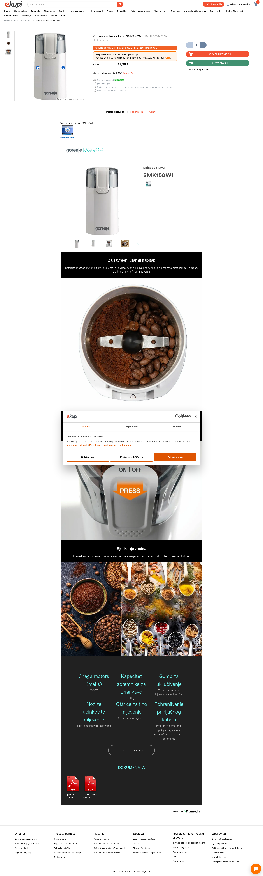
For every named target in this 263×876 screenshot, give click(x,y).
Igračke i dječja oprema (195, 11)
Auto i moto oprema (140, 11)
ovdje (167, 57)
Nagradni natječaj (23, 852)
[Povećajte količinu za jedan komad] (203, 45)
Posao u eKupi (21, 848)
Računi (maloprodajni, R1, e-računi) (109, 848)
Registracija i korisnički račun (67, 843)
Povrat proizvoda (180, 852)
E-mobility (122, 11)
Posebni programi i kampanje (67, 852)
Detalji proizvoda (115, 112)
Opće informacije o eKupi (26, 838)
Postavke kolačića (129, 457)
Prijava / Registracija (240, 4)
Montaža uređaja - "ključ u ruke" (147, 852)
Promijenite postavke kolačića (225, 861)
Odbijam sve (87, 457)
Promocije (26, 15)
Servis (175, 856)
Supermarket (216, 11)
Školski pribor (20, 11)
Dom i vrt (175, 11)
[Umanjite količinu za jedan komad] (189, 45)
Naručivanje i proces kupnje (106, 843)
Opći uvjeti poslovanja (222, 838)
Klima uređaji (96, 11)
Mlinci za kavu (26, 20)
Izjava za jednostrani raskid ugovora (188, 842)
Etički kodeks (218, 852)
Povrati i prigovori (180, 847)
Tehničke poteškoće (63, 848)
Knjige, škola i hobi (235, 11)
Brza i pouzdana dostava (144, 838)
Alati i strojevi (160, 11)
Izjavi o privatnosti (77, 445)
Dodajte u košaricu (219, 54)
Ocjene (152, 111)
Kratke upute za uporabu (90, 796)
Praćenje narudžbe (213, 4)
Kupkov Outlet (11, 15)
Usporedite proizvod (199, 69)
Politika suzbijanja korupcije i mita (227, 848)
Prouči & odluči (58, 15)
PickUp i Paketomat (142, 848)
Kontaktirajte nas (219, 857)
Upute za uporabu (70, 796)
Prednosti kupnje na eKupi (27, 843)
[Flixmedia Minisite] (67, 131)
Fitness (110, 11)
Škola (7, 11)
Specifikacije (136, 111)
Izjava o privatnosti (220, 843)
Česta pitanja (60, 838)
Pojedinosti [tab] (131, 426)
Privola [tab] (86, 426)
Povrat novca (178, 861)
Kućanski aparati (78, 11)
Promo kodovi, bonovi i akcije (107, 852)
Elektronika (49, 11)
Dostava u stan (140, 843)
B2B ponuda (41, 15)
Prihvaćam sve (175, 457)
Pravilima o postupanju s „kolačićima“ (111, 445)
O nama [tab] (177, 426)
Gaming (62, 11)
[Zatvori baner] (196, 417)
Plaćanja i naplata (101, 838)
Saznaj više (128, 73)
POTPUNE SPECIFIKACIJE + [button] (132, 750)
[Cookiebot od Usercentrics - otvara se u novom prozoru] (177, 416)
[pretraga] (120, 4)
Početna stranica (11, 20)
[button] (137, 244)
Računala (35, 11)
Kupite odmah (220, 63)
